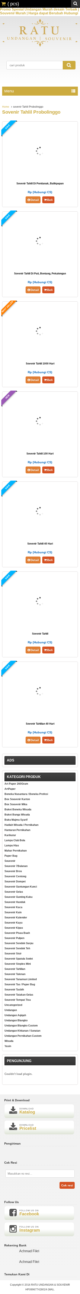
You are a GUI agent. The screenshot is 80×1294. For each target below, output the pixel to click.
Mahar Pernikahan (15, 850)
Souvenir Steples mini (17, 963)
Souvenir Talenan (14, 974)
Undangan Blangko (16, 1020)
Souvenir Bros (13, 871)
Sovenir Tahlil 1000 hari (40, 363)
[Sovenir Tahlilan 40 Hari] (40, 716)
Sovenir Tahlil (40, 633)
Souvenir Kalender (15, 917)
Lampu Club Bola (14, 840)
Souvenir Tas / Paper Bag (19, 984)
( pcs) (13, 3)
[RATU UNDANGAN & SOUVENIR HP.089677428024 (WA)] (40, 46)
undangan (10, 1010)
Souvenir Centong (15, 876)
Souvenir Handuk (14, 902)
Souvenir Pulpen (14, 938)
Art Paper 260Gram (16, 783)
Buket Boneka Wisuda (17, 809)
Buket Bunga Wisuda (17, 814)
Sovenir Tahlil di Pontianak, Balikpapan (40, 183)
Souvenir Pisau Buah (17, 932)
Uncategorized (13, 1005)
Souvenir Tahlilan (14, 968)
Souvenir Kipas (13, 927)
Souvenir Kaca (13, 907)
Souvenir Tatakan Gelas (18, 994)
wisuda (8, 1041)
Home (5, 106)
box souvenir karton (17, 799)
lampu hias (11, 845)
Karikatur (10, 835)
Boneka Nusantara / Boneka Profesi (26, 794)
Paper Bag (10, 855)
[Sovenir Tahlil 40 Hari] (40, 536)
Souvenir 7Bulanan (16, 866)
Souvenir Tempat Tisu (17, 999)
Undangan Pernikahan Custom (23, 1035)
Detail (35, 200)
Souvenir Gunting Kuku (18, 896)
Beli (50, 200)
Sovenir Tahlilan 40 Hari (40, 723)
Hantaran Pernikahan (17, 830)
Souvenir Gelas (13, 891)
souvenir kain (13, 912)
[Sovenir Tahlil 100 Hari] (40, 446)
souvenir (9, 860)
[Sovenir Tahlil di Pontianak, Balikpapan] (40, 176)
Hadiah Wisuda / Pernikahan (21, 824)
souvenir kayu (13, 922)
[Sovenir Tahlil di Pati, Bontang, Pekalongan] (40, 266)
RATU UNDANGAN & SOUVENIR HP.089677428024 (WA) (47, 1287)
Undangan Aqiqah (15, 1015)
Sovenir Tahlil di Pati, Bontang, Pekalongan (40, 273)
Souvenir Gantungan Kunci (20, 886)
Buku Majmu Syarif (16, 819)
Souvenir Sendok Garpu (18, 943)
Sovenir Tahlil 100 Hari (40, 453)
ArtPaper (10, 788)
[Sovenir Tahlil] (40, 626)
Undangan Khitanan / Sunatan (22, 1030)
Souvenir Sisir (13, 953)
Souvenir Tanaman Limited (20, 979)
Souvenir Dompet (15, 881)
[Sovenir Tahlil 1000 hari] (40, 356)
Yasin (7, 1046)
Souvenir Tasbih (14, 989)
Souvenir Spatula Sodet (18, 958)
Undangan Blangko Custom (21, 1025)
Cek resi (67, 1185)
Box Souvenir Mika (15, 804)
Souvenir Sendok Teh (17, 948)
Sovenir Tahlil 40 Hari (40, 543)
